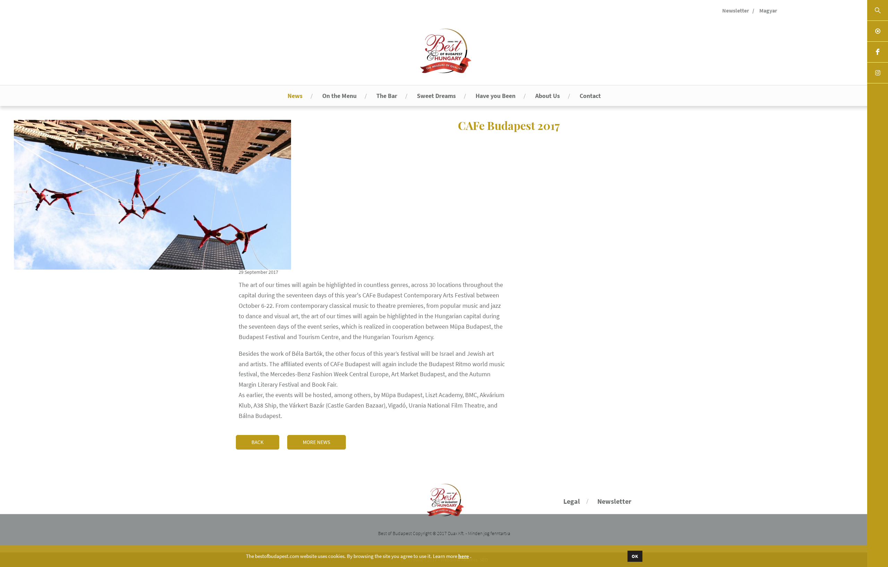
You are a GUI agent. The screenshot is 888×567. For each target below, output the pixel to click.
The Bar (386, 96)
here (463, 556)
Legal (571, 501)
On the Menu (339, 96)
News (295, 96)
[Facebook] (877, 52)
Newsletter (735, 10)
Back (257, 442)
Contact (590, 96)
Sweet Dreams (436, 96)
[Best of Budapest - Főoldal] (444, 497)
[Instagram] (877, 73)
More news (316, 442)
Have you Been (495, 96)
